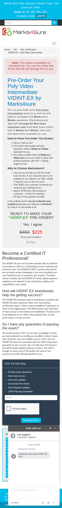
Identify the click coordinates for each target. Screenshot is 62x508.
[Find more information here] (34, 465)
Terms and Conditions (31, 237)
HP (15, 50)
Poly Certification (28, 50)
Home (7, 50)
